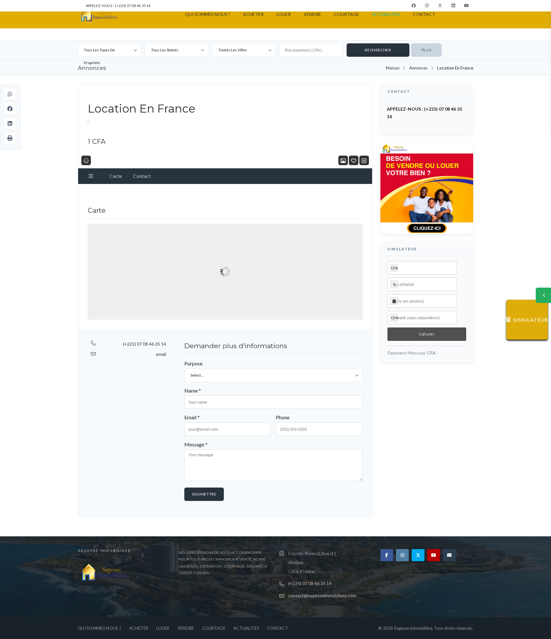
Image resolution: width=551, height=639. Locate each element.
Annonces (418, 67)
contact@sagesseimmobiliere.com (322, 595)
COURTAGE (346, 14)
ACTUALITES (386, 14)
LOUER (283, 14)
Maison (393, 67)
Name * (192, 390)
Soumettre (204, 494)
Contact (142, 176)
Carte (115, 176)
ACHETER (253, 14)
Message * (196, 444)
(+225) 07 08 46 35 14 (144, 344)
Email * (192, 417)
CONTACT (424, 14)
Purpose (193, 363)
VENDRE (312, 14)
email (161, 354)
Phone (283, 417)
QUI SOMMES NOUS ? (207, 14)
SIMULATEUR (530, 320)
